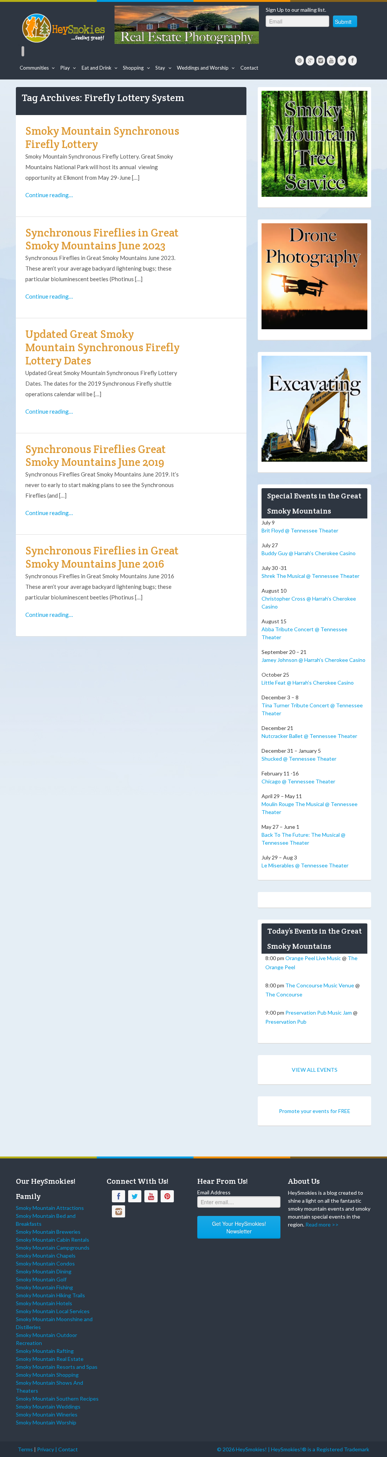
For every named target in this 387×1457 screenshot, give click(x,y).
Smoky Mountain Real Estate (50, 1359)
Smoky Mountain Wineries (46, 1414)
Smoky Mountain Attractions (50, 1208)
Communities (34, 68)
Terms (25, 1449)
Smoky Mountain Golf (41, 1279)
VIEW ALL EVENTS (314, 1069)
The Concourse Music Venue (319, 985)
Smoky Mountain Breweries (48, 1231)
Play (65, 68)
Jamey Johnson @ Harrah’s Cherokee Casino (313, 660)
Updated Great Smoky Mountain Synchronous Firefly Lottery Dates (102, 347)
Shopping (133, 68)
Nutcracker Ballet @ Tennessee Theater (309, 736)
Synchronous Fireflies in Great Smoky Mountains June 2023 (102, 239)
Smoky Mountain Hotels (44, 1303)
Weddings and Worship (203, 68)
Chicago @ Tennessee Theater (298, 781)
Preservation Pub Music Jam (318, 1012)
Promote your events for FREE (314, 1111)
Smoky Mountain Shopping (47, 1374)
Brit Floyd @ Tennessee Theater (300, 530)
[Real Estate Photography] (187, 24)
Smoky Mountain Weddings (48, 1406)
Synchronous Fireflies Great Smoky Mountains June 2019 (95, 455)
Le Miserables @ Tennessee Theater (305, 865)
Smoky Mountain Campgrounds (53, 1247)
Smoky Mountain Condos (45, 1263)
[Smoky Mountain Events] (65, 26)
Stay (160, 68)
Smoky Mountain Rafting (45, 1351)
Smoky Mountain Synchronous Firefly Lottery (102, 137)
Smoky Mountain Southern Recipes (57, 1398)
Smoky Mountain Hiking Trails (50, 1295)
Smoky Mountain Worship (46, 1422)
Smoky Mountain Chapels (46, 1255)
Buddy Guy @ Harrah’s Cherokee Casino (309, 553)
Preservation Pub (286, 1021)
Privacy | (47, 1449)
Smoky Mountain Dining (43, 1271)
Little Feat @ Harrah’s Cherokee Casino (308, 682)
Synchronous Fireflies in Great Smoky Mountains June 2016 (102, 557)
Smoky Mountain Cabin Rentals (52, 1239)
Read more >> (322, 1224)
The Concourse (283, 994)
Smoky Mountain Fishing (44, 1287)
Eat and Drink (96, 68)
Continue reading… (49, 194)
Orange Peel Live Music (313, 958)
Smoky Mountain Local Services (53, 1311)
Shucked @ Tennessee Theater (299, 758)
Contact (249, 68)
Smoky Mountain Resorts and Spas (57, 1367)
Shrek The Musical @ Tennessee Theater (310, 576)
